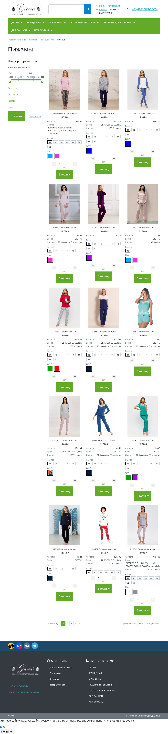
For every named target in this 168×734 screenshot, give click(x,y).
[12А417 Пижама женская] (142, 89)
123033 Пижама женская (64, 331)
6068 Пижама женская (64, 227)
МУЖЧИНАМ (95, 678)
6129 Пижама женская (103, 227)
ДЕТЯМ (92, 667)
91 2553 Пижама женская (103, 331)
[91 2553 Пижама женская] (103, 308)
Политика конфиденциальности (23, 691)
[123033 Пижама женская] (64, 308)
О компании (55, 673)
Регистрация (113, 5)
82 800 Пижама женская (64, 113)
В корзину (65, 174)
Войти (102, 5)
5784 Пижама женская (142, 227)
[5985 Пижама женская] (142, 308)
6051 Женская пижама (103, 440)
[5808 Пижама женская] (142, 416)
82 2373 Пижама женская (103, 113)
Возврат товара (57, 684)
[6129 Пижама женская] (103, 204)
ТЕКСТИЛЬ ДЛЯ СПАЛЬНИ (102, 690)
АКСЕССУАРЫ (96, 702)
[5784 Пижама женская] (142, 204)
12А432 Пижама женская (103, 549)
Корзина (103, 9)
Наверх (11, 715)
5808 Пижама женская (142, 440)
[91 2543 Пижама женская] (142, 525)
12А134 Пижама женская (64, 440)
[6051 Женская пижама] (103, 416)
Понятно (6, 731)
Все (141, 623)
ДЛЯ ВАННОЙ (96, 696)
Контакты (54, 678)
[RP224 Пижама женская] (64, 525)
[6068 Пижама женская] (64, 204)
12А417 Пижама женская (142, 113)
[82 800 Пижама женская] (64, 89)
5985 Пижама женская (142, 331)
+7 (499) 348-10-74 (145, 9)
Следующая (152, 623)
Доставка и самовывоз (61, 667)
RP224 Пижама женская (64, 549)
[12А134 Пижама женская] (64, 416)
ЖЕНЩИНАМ (95, 673)
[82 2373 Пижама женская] (103, 89)
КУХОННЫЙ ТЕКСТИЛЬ (101, 684)
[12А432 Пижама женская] (103, 525)
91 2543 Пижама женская (142, 549)
